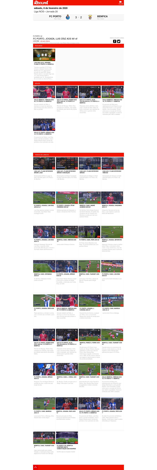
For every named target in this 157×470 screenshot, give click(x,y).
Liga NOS (39, 11)
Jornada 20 (52, 11)
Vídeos (120, 4)
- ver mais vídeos (45, 41)
